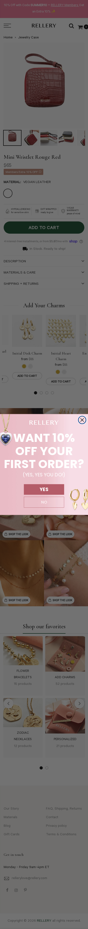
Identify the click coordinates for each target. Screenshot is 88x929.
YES (44, 489)
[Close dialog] (82, 420)
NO (44, 502)
